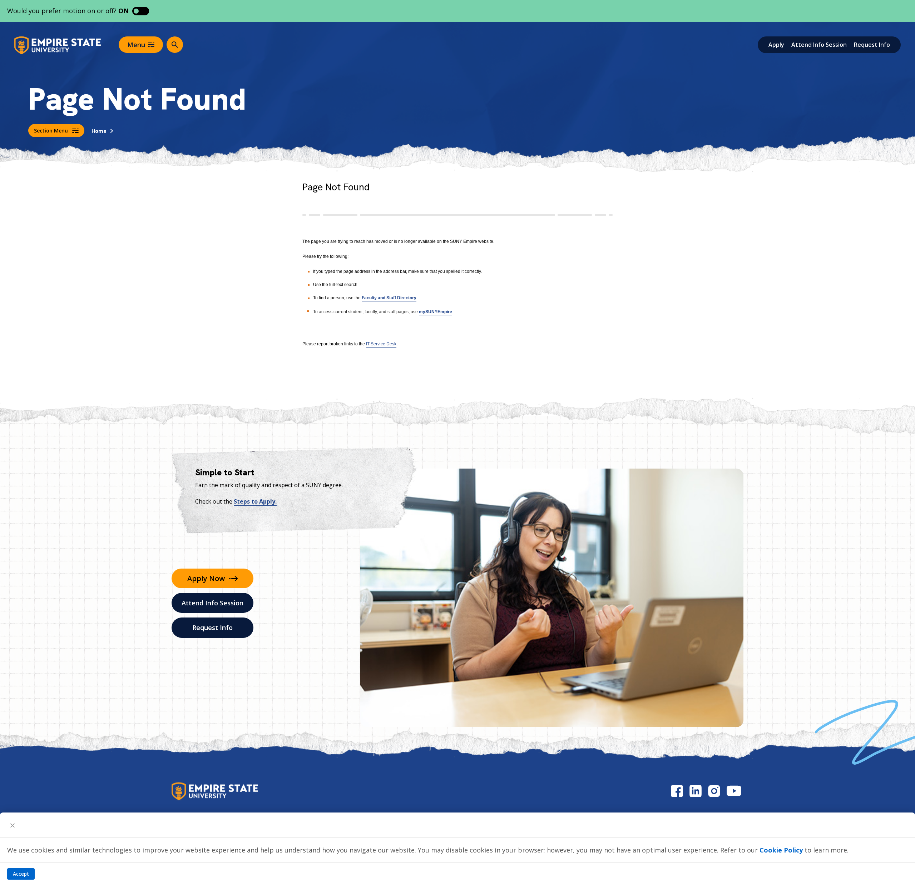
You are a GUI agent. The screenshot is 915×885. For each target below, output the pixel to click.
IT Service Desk (381, 343)
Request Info (872, 45)
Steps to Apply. (255, 501)
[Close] (12, 825)
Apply (776, 45)
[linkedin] (695, 791)
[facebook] (677, 791)
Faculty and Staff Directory (389, 297)
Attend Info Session (819, 45)
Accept (21, 873)
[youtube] (734, 791)
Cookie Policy (781, 850)
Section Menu (51, 130)
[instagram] (714, 791)
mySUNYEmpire (435, 311)
